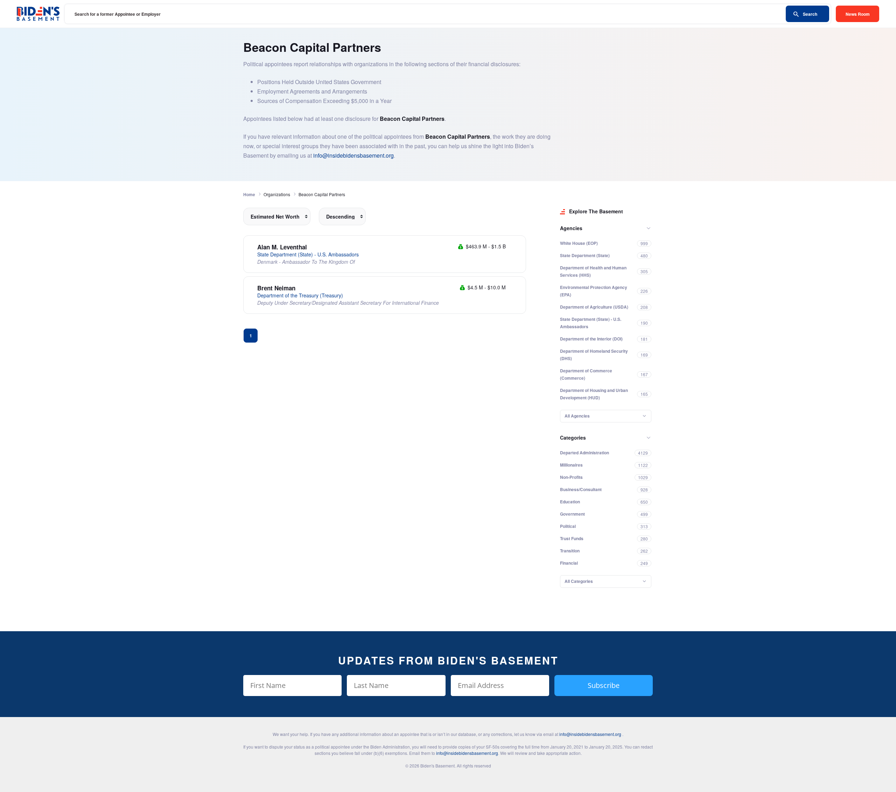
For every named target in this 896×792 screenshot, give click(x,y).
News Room (858, 14)
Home (249, 194)
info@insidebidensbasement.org (353, 155)
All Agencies (577, 416)
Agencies (571, 228)
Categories (573, 437)
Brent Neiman (276, 288)
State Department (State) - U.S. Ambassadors (308, 254)
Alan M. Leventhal (282, 247)
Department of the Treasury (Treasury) (300, 295)
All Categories (579, 581)
